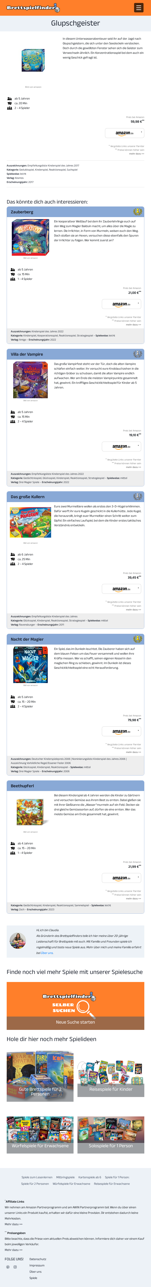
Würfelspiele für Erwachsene (40, 1145)
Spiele (33, 1278)
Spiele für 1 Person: (117, 1177)
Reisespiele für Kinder (111, 1089)
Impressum (36, 1265)
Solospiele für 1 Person (111, 1145)
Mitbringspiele (65, 1177)
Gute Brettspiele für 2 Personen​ (40, 1091)
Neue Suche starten (75, 1022)
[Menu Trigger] (139, 7)
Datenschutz (37, 1259)
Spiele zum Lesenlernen (37, 1177)
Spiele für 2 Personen (35, 1183)
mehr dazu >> (136, 153)
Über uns (46, 953)
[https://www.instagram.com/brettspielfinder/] (15, 1267)
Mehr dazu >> (13, 1224)
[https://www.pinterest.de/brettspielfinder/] (8, 1267)
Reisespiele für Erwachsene (112, 1183)
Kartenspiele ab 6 (89, 1177)
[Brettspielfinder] (33, 8)
